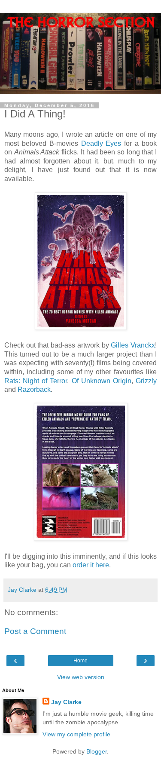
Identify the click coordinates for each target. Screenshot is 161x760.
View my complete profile (76, 734)
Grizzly (146, 381)
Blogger (96, 751)
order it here (91, 565)
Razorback (34, 389)
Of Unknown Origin (101, 381)
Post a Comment (35, 631)
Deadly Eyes (101, 143)
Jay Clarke (66, 701)
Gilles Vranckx (133, 345)
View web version (80, 677)
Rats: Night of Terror (35, 381)
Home (80, 661)
